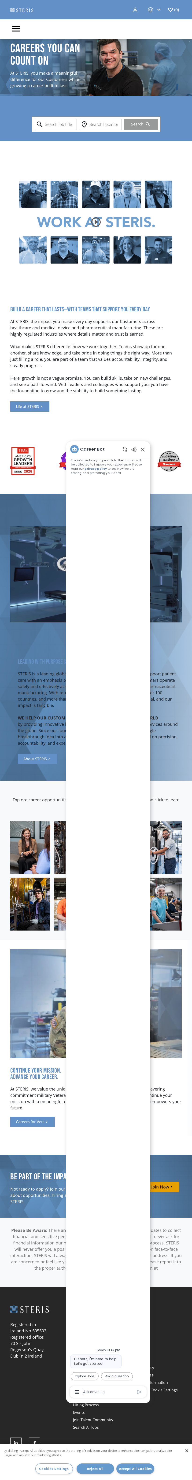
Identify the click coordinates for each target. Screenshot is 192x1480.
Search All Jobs (86, 1427)
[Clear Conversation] (125, 449)
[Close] (187, 1450)
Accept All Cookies (135, 1468)
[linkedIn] (16, 1443)
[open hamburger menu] (16, 29)
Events (79, 1412)
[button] (135, 10)
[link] (29, 406)
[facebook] (34, 1443)
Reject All (95, 1468)
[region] (108, 920)
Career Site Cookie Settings (154, 1390)
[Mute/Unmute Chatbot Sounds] (133, 449)
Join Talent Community (93, 1419)
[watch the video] (96, 222)
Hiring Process (86, 1404)
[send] (139, 1392)
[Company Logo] (21, 9)
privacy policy (96, 469)
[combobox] (55, 124)
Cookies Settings (54, 1468)
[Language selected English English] (155, 10)
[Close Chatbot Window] (143, 449)
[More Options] (77, 1392)
